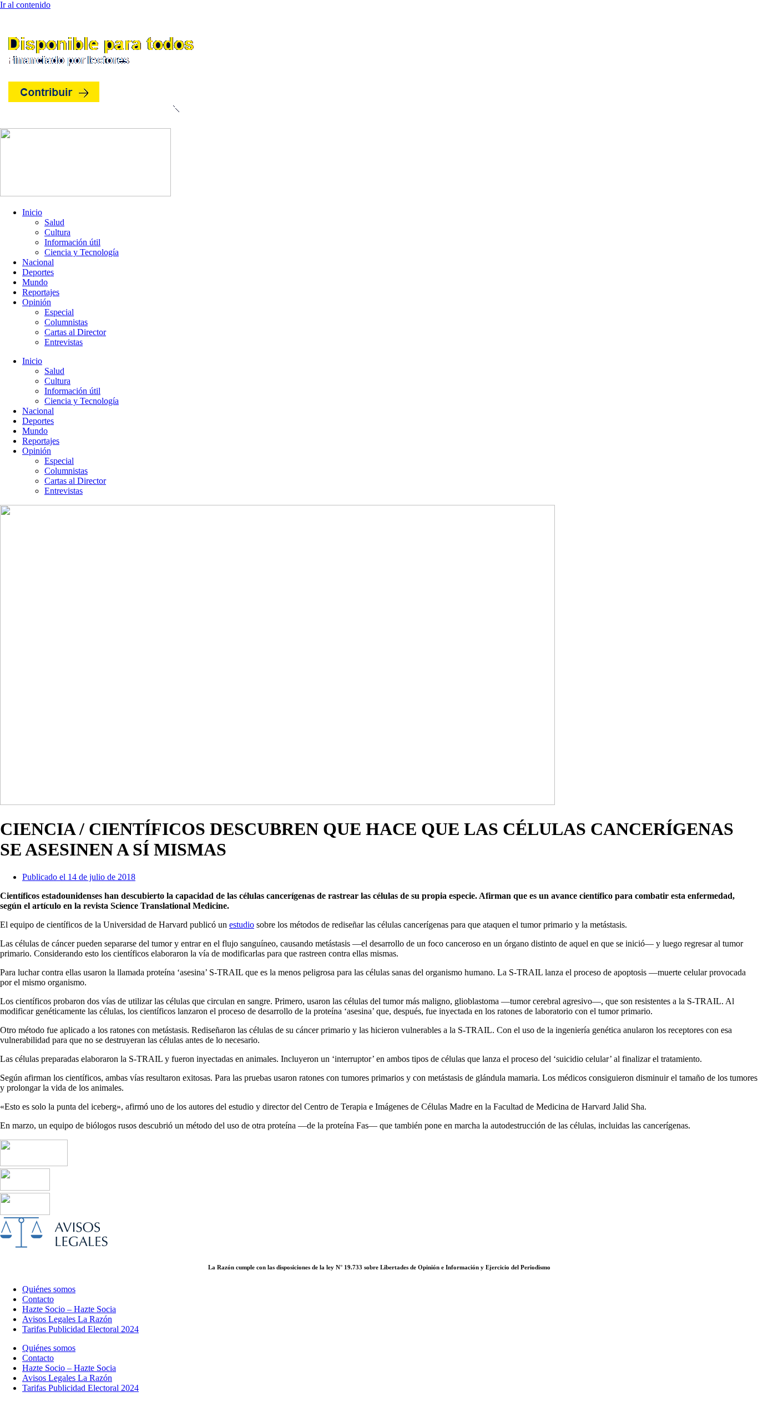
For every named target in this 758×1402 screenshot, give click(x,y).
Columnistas (66, 322)
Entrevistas (63, 342)
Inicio (32, 212)
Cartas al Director (75, 332)
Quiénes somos (48, 1289)
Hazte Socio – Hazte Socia (69, 1309)
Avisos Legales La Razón (67, 1319)
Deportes (38, 272)
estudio (241, 924)
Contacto (38, 1299)
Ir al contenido (25, 4)
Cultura (57, 232)
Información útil (72, 242)
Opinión (36, 302)
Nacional (38, 262)
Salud (54, 222)
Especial (59, 312)
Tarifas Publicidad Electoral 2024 (80, 1329)
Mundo (35, 282)
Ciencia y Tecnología (81, 252)
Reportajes (40, 292)
